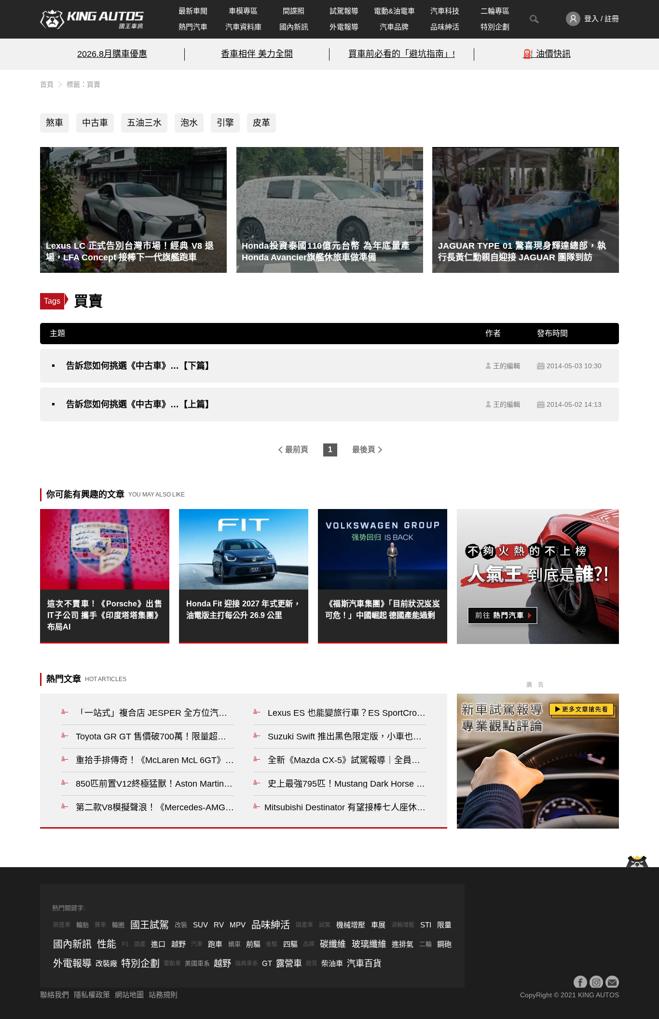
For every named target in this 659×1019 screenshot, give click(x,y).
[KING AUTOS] (92, 19)
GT (267, 963)
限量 (444, 925)
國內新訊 (293, 27)
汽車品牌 (394, 27)
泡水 (189, 123)
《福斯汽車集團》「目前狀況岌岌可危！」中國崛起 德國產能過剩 (382, 609)
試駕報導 (344, 11)
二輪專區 (495, 11)
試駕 (324, 925)
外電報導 (344, 27)
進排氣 (402, 944)
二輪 (425, 944)
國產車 (304, 925)
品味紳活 (444, 27)
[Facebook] (580, 982)
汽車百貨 (364, 963)
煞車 (54, 123)
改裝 (181, 924)
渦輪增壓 (402, 925)
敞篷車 (61, 925)
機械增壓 (350, 925)
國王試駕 (149, 925)
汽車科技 (444, 11)
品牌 (309, 944)
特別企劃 (495, 27)
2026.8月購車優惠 (112, 54)
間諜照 (293, 11)
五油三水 (144, 123)
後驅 (271, 944)
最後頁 (363, 449)
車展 (378, 925)
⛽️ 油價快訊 (547, 54)
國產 (140, 944)
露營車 (289, 963)
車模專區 (243, 11)
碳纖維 (333, 944)
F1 (125, 944)
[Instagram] (596, 982)
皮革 (261, 123)
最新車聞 (192, 11)
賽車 (100, 925)
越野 (178, 944)
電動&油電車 (394, 11)
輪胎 (82, 924)
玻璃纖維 (369, 944)
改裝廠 (106, 963)
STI (425, 925)
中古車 (95, 123)
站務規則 (163, 995)
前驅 (253, 944)
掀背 (311, 963)
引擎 (225, 123)
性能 (106, 944)
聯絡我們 (54, 995)
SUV (200, 925)
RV (219, 925)
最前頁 (296, 449)
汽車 (197, 944)
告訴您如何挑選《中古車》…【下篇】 (140, 366)
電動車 (172, 963)
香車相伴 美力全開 (257, 54)
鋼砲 (444, 944)
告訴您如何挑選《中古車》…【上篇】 (140, 404)
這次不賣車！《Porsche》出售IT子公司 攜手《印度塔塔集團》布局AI (104, 615)
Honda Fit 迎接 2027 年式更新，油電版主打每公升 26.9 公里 (243, 609)
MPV (238, 925)
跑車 (215, 944)
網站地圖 (129, 995)
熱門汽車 (192, 27)
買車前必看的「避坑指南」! (401, 54)
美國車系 (197, 963)
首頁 (47, 84)
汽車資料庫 (243, 27)
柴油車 (332, 963)
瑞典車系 (246, 963)
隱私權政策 (92, 995)
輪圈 (118, 924)
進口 (158, 944)
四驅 (290, 944)
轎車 (234, 944)
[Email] (612, 982)
